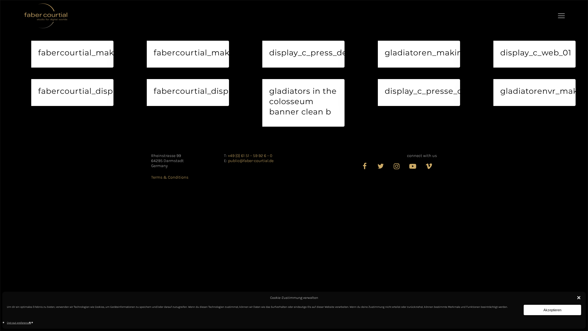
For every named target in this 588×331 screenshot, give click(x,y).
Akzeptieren (552, 310)
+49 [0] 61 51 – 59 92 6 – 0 (250, 155)
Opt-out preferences (19, 322)
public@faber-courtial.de (251, 160)
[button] (579, 297)
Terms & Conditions (169, 177)
